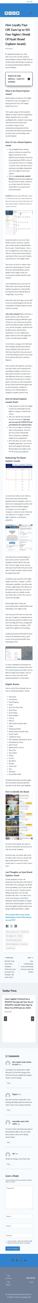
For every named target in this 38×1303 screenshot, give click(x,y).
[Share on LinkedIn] (15, 926)
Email (8, 1226)
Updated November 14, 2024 (17, 54)
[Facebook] (6, 13)
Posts (31, 1282)
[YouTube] (17, 13)
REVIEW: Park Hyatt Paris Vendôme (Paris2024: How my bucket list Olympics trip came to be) (10, 967)
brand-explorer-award (12, 932)
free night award (11, 936)
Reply (8, 1083)
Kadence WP (26, 1297)
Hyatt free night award (12, 944)
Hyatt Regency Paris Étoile (19, 898)
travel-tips (24, 944)
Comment (10, 1188)
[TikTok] (14, 13)
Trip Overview (8, 1277)
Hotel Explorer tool (15, 670)
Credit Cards (24, 932)
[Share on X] (11, 926)
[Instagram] (10, 13)
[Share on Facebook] (7, 926)
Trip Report (8, 1283)
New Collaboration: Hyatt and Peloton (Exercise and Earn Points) (27, 965)
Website (9, 1235)
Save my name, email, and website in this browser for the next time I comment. (20, 1242)
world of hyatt (10, 948)
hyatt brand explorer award (13, 940)
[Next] (32, 1018)
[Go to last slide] (5, 1018)
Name (9, 1216)
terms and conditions (21, 451)
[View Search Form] (31, 13)
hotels (20, 936)
